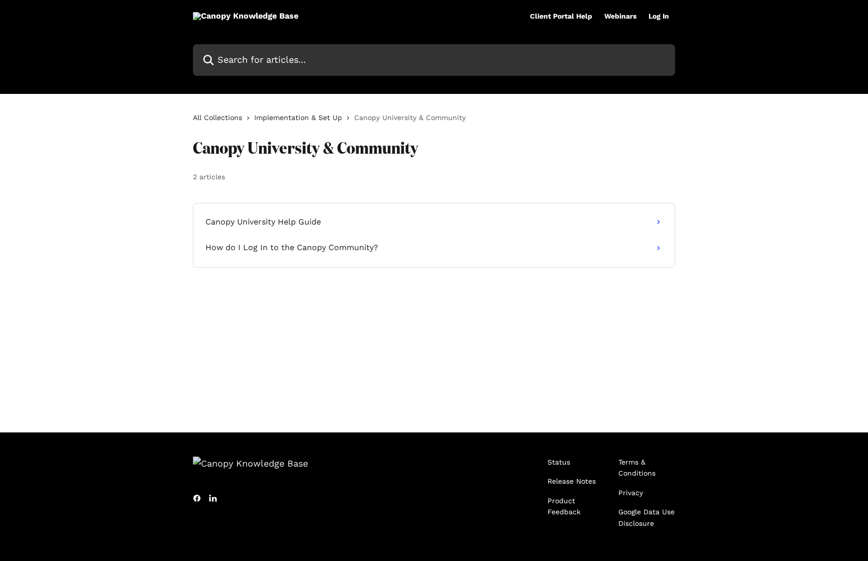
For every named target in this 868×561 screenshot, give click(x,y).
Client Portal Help (561, 16)
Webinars (620, 16)
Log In (658, 16)
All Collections (217, 118)
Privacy (630, 493)
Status (559, 462)
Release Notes (572, 481)
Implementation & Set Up (298, 118)
